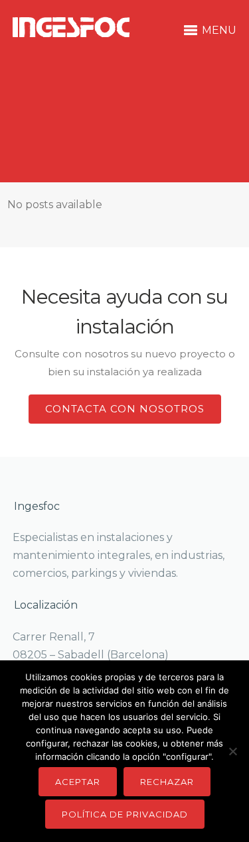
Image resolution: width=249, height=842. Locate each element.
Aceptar (77, 781)
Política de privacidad (125, 814)
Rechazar (167, 781)
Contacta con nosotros (125, 408)
